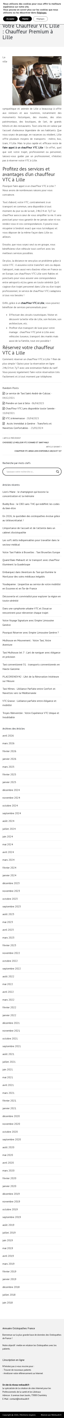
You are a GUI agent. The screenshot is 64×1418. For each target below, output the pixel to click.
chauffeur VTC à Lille (32, 303)
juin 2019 (7, 1240)
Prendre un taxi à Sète (18, 403)
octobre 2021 (10, 1038)
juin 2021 (7, 1069)
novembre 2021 (11, 1030)
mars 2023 (8, 937)
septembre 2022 (11, 968)
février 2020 (9, 1178)
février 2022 (9, 1007)
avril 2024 (8, 852)
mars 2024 (8, 859)
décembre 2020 (11, 1116)
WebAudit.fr (56, 1415)
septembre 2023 (11, 906)
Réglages (41, 12)
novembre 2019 (11, 1201)
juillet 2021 (9, 1061)
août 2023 (8, 914)
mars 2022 (8, 999)
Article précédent (25, 440)
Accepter (10, 19)
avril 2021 (8, 1085)
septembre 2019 (11, 1217)
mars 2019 (8, 1263)
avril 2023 (8, 929)
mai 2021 (7, 1077)
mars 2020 (8, 1170)
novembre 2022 (11, 953)
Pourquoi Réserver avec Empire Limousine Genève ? (30, 632)
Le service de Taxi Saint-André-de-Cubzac (28, 393)
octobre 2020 (10, 1131)
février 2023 (9, 945)
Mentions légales (28, 1415)
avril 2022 (8, 991)
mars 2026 (8, 743)
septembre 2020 (11, 1139)
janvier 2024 (9, 875)
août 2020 (8, 1147)
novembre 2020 (11, 1123)
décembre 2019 (11, 1193)
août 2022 (8, 976)
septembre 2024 (11, 813)
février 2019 (9, 1271)
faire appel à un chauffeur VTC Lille (22, 147)
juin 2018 (7, 1302)
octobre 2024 (10, 805)
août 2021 (8, 1054)
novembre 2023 (11, 890)
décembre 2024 (11, 790)
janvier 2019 (9, 1279)
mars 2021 (8, 1092)
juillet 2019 (9, 1232)
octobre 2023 (10, 898)
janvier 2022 (9, 1015)
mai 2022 (7, 984)
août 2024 (8, 821)
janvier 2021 (9, 1108)
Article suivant (38, 449)
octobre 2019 (10, 1209)
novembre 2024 (11, 797)
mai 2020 (7, 1155)
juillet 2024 (9, 828)
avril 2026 (8, 735)
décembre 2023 (11, 883)
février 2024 (9, 867)
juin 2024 (7, 836)
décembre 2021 (11, 1023)
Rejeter (25, 19)
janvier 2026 (9, 758)
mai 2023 (7, 922)
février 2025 (9, 774)
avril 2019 (8, 1255)
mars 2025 (8, 766)
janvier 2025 (9, 782)
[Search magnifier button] (57, 471)
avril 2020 (8, 1162)
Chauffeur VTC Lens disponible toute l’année (30, 408)
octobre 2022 (10, 960)
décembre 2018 (11, 1287)
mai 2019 (7, 1248)
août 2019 (8, 1224)
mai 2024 (7, 844)
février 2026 (9, 751)
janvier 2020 (9, 1186)
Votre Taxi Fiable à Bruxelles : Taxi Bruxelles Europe (31, 552)
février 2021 (9, 1100)
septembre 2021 (11, 1046)
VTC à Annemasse (15, 418)
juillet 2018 (9, 1294)
